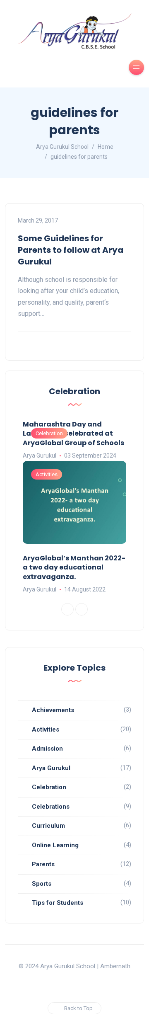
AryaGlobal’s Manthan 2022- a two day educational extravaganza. (74, 567)
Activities (47, 474)
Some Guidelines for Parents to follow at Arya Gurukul (70, 250)
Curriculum (48, 825)
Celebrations (51, 806)
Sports (41, 883)
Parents (43, 864)
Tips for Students (57, 902)
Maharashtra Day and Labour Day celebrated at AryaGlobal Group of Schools (73, 433)
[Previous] (67, 609)
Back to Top (78, 1008)
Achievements (53, 710)
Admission (47, 748)
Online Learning (55, 845)
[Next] (81, 609)
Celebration (49, 433)
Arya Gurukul (39, 455)
